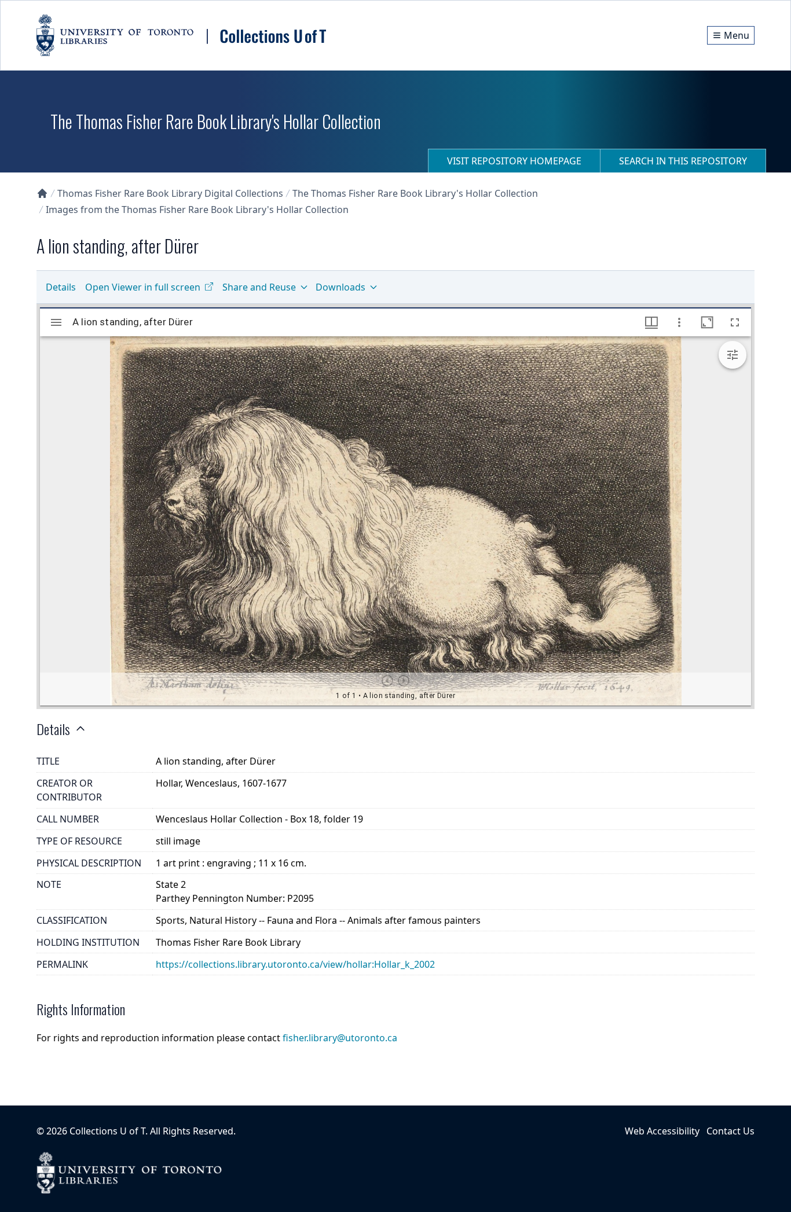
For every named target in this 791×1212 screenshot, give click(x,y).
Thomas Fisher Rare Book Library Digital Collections (170, 193)
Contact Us (730, 1131)
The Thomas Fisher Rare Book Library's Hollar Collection (415, 193)
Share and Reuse (259, 287)
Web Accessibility (662, 1131)
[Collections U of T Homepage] (42, 193)
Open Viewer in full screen (142, 287)
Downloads (340, 287)
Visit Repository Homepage (514, 161)
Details (61, 287)
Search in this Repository (683, 161)
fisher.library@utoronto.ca (340, 1037)
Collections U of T (107, 1131)
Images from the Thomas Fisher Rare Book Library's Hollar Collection (197, 209)
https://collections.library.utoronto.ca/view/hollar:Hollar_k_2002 (295, 964)
